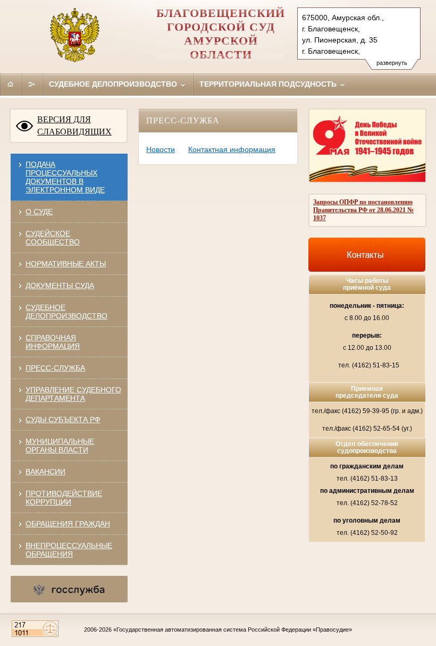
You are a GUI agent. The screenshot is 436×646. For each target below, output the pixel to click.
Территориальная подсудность (269, 84)
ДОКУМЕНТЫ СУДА (60, 285)
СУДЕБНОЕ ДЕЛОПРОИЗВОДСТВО (66, 311)
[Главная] (10, 84)
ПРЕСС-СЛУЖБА (55, 368)
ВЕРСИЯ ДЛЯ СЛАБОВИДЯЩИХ (74, 125)
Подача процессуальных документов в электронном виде (65, 177)
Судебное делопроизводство (114, 84)
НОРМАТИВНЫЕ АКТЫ (66, 263)
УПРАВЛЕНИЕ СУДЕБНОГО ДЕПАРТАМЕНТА (73, 393)
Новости (160, 149)
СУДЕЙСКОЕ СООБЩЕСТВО (53, 237)
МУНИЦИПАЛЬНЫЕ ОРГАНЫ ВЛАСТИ (60, 445)
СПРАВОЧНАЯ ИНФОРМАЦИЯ (53, 341)
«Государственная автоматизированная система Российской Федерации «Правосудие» (232, 629)
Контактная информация (231, 149)
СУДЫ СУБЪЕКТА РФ (63, 419)
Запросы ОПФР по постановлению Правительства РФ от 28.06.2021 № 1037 (363, 210)
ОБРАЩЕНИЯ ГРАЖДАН (68, 523)
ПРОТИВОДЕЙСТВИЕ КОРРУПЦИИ (64, 497)
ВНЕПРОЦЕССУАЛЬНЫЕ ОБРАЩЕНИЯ (69, 549)
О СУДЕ (39, 211)
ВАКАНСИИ (45, 471)
